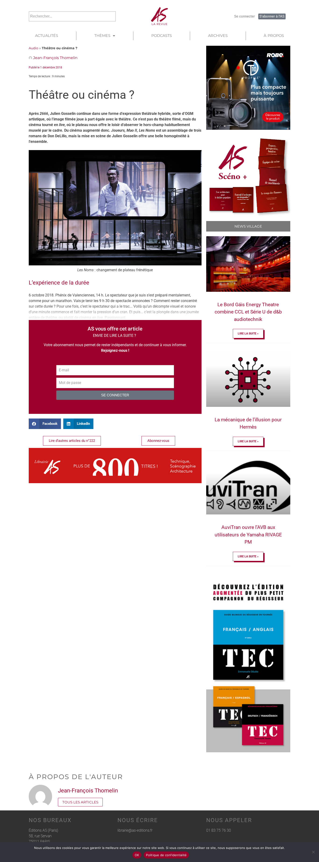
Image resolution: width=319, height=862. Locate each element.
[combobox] (72, 16)
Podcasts (161, 35)
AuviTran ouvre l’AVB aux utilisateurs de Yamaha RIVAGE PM (248, 534)
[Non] (313, 852)
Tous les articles (80, 802)
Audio (33, 48)
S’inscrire (63, 405)
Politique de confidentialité (166, 855)
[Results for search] (72, 24)
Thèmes (102, 35)
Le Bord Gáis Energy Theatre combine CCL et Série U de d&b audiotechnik (248, 312)
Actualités (46, 35)
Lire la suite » (248, 333)
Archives (218, 35)
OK (137, 855)
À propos (274, 35)
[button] (45, 424)
